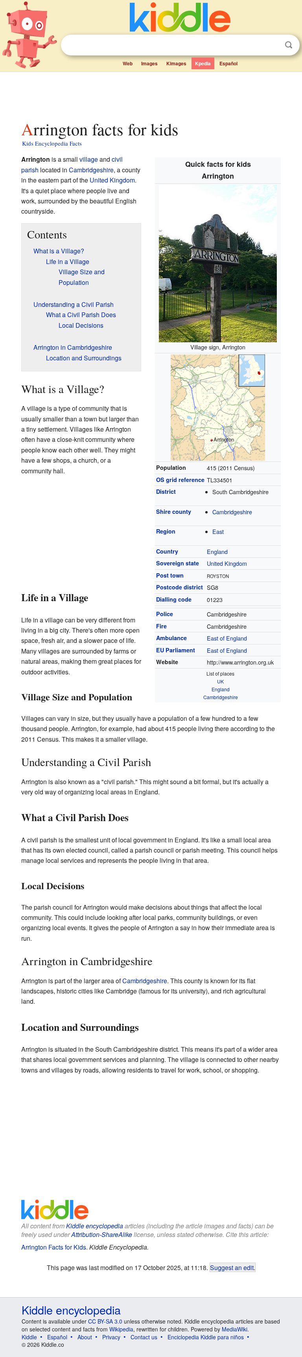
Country (167, 551)
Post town (170, 575)
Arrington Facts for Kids (53, 1247)
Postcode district (179, 587)
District (166, 491)
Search (288, 45)
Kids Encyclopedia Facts (52, 143)
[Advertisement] (151, 94)
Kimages (176, 63)
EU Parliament (175, 650)
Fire (161, 626)
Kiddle (29, 1337)
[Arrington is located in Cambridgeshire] (218, 406)
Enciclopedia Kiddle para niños (206, 1337)
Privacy (111, 1337)
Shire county (173, 511)
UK (220, 681)
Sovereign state (177, 563)
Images (149, 63)
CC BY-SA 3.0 (105, 1321)
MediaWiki (234, 1329)
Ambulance (171, 638)
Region (165, 531)
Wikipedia (121, 1329)
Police (164, 614)
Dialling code (174, 599)
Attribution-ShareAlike (101, 1234)
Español (228, 63)
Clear (272, 45)
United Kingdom (227, 563)
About (84, 1337)
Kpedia (203, 63)
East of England (227, 638)
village (88, 159)
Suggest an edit (232, 1267)
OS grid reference (180, 480)
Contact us (144, 1337)
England (217, 551)
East (218, 531)
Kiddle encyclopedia (94, 1225)
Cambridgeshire (232, 512)
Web (128, 63)
